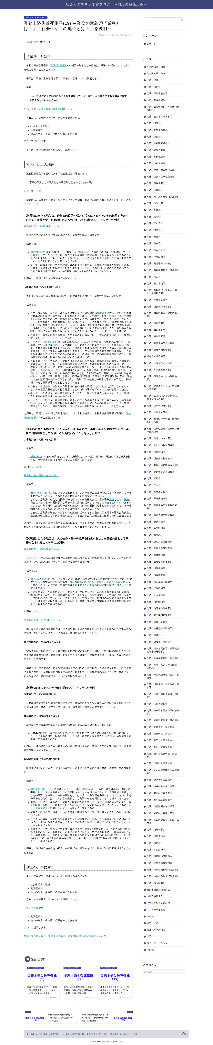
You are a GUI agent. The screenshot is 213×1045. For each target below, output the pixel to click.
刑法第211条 (37, 789)
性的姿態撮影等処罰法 (158, 903)
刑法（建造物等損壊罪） (159, 561)
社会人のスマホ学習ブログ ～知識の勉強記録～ (106, 4)
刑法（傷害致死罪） (157, 250)
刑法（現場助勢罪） (157, 257)
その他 (150, 949)
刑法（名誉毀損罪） (157, 528)
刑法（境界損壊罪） (157, 568)
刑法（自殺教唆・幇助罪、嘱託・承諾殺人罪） (162, 291)
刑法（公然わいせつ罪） (159, 438)
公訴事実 (102, 313)
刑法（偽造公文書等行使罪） (162, 786)
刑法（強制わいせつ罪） (159, 405)
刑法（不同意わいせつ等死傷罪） (162, 378)
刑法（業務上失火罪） (158, 492)
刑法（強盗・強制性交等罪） (162, 176)
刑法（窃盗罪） (155, 87)
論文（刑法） (154, 923)
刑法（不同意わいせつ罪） (161, 363)
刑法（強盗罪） (155, 136)
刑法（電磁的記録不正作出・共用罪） (163, 821)
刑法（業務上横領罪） (158, 130)
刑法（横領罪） (155, 123)
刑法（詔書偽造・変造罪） (161, 733)
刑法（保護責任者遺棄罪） (161, 642)
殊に (57, 373)
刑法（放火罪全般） (157, 521)
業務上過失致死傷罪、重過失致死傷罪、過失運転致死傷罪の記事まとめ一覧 (65, 936)
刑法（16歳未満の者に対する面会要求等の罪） (162, 397)
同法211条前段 (115, 582)
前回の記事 (32, 42)
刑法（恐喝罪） (155, 216)
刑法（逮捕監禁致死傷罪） (161, 628)
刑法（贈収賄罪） (156, 883)
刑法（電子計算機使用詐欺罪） (163, 196)
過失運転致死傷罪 (156, 356)
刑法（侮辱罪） (155, 535)
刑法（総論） (154, 80)
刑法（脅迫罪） (155, 223)
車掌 (111, 499)
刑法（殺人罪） (155, 277)
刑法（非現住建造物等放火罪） (163, 465)
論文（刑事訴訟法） (157, 929)
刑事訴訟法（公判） (157, 73)
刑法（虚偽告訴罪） (157, 836)
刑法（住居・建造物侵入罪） (162, 170)
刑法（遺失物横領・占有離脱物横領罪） (163, 108)
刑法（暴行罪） (155, 236)
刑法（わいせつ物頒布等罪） (162, 445)
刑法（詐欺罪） (155, 190)
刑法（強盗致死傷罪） (158, 143)
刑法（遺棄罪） (155, 635)
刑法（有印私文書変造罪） (161, 799)
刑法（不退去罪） (156, 183)
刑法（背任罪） (155, 210)
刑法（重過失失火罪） (158, 498)
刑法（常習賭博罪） (157, 849)
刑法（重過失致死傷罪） (159, 349)
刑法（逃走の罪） (156, 323)
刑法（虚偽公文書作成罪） (161, 763)
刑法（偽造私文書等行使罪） (162, 813)
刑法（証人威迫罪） (157, 595)
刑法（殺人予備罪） (157, 283)
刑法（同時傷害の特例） (159, 263)
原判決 (54, 313)
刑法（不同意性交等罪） (159, 369)
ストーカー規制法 (156, 909)
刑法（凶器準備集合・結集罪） (163, 270)
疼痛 (32, 832)
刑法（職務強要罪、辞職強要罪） (162, 315)
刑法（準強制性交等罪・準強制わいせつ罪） (163, 420)
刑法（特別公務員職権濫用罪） (163, 869)
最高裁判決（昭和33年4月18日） (42, 226)
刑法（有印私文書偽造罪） (161, 793)
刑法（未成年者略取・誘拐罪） (163, 658)
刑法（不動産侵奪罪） (158, 93)
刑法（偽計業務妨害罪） (159, 608)
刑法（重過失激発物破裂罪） (162, 515)
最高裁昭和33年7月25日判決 (86, 582)
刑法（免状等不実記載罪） (161, 779)
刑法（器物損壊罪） (157, 555)
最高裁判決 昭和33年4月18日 (55, 109)
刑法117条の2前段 (40, 579)
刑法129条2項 (38, 492)
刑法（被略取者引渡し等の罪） (163, 720)
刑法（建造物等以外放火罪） (162, 472)
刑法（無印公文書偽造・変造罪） (162, 755)
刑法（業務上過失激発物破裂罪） (162, 506)
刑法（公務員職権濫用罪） (161, 863)
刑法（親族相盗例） (157, 100)
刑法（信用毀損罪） (157, 601)
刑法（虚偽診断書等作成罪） (162, 806)
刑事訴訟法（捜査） (157, 66)
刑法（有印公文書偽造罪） (161, 740)
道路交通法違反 (155, 896)
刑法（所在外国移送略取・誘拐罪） (163, 695)
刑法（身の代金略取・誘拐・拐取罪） (163, 676)
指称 (55, 345)
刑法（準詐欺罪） (156, 203)
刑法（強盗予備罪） (157, 163)
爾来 (126, 499)
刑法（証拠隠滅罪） (157, 588)
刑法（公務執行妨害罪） (159, 306)
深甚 (89, 822)
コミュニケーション (157, 943)
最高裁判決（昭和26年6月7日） (41, 475)
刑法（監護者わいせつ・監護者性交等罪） (163, 387)
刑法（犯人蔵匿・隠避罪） (161, 581)
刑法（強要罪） (155, 230)
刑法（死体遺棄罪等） (158, 300)
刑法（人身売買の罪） (158, 704)
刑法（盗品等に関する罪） (161, 116)
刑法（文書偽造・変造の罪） (162, 727)
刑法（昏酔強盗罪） (157, 150)
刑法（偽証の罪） (156, 829)
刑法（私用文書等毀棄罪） (161, 548)
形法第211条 (50, 342)
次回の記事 (32, 908)
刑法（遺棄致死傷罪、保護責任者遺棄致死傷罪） (163, 650)
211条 (52, 492)
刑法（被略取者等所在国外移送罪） (163, 712)
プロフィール (153, 44)
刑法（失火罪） (155, 485)
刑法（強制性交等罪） (158, 412)
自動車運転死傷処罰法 (158, 889)
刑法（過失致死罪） (157, 336)
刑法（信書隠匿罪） (157, 575)
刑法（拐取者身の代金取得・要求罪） (163, 686)
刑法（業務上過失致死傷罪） (35, 17)
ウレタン (31, 557)
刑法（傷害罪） (155, 243)
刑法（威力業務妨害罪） (159, 615)
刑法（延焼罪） (155, 478)
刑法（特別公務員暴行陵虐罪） (163, 876)
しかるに (35, 400)
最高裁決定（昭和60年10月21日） (43, 549)
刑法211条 (36, 252)
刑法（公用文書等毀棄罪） (161, 541)
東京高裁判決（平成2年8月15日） (42, 620)
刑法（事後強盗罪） (157, 156)
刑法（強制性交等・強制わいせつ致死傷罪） (163, 430)
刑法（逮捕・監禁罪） (158, 621)
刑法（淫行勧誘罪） (157, 451)
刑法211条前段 (59, 65)
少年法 (150, 916)
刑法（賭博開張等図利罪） (161, 856)
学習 (149, 936)
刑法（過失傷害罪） (157, 329)
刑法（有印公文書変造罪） (161, 747)
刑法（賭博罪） (155, 843)
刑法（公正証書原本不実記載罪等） (163, 771)
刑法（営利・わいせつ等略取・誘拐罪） (163, 666)
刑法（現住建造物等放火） (161, 458)
